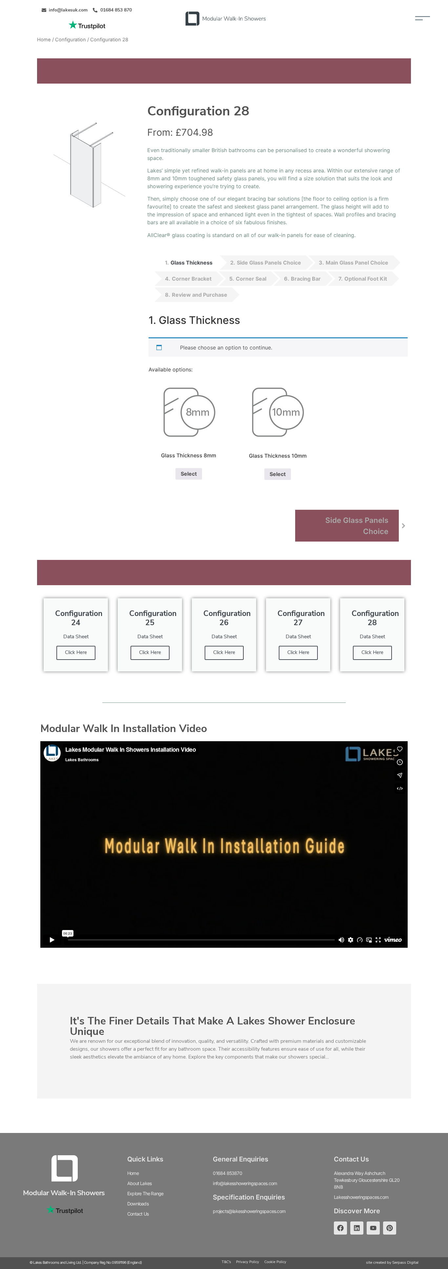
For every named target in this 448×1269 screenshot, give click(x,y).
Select (189, 473)
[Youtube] (373, 1228)
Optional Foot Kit (365, 278)
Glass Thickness (192, 262)
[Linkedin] (356, 1228)
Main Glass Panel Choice (357, 262)
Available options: (171, 369)
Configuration (70, 40)
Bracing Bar (306, 278)
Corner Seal (251, 278)
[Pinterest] (389, 1228)
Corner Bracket (192, 278)
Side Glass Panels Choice (269, 262)
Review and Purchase (199, 294)
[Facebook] (340, 1228)
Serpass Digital (405, 1263)
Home (44, 40)
